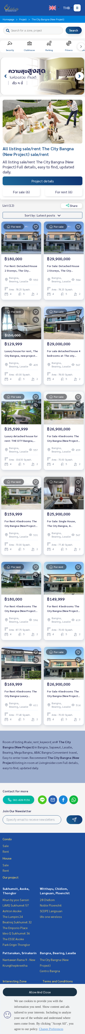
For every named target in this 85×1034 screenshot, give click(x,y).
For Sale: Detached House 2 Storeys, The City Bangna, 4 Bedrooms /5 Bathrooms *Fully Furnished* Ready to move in (63, 268)
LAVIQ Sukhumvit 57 (16, 905)
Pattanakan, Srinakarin (20, 953)
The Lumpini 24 (13, 917)
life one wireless (51, 917)
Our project (11, 877)
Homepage (8, 19)
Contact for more (15, 791)
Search (73, 30)
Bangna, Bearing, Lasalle (58, 953)
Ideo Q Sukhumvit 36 (16, 933)
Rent (6, 851)
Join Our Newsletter (17, 811)
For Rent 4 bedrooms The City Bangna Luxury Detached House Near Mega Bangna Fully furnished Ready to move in (21, 694)
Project (23, 19)
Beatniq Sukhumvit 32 (17, 922)
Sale (6, 846)
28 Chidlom (47, 900)
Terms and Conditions (57, 981)
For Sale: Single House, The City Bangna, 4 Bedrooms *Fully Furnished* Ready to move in (63, 523)
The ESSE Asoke (13, 939)
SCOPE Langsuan (51, 911)
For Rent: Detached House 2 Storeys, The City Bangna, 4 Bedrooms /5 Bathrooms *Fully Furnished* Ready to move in (21, 268)
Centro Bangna (50, 971)
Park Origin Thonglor (16, 945)
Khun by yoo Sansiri (16, 900)
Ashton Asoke (12, 911)
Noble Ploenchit (51, 905)
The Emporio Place (15, 928)
